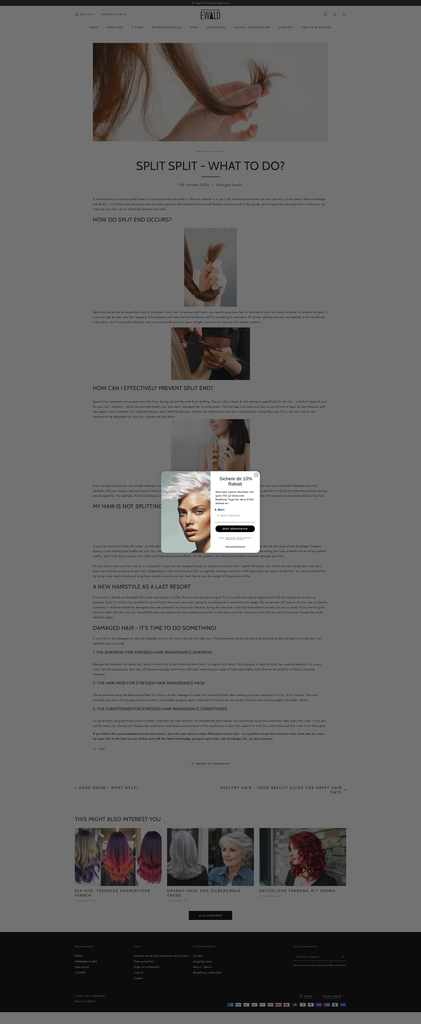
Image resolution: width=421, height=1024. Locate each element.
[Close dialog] (256, 475)
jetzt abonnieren (235, 528)
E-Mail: (220, 509)
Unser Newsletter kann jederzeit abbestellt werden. (235, 538)
